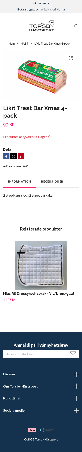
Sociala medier (14, 410)
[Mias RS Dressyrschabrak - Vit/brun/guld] (41, 265)
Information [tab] (19, 181)
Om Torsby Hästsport (20, 386)
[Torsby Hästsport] (42, 25)
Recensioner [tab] (52, 181)
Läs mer (9, 374)
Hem (12, 43)
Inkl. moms (39, 3)
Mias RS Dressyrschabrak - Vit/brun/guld (38, 294)
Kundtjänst (12, 398)
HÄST (25, 43)
